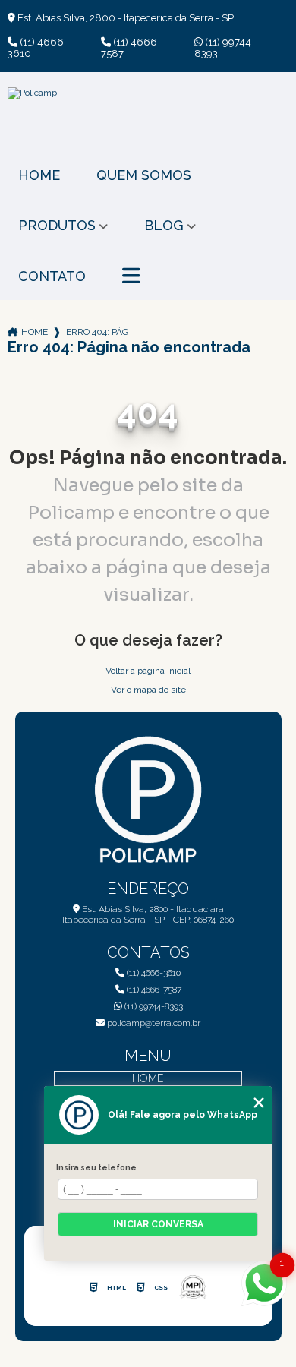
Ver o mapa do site (148, 689)
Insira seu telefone (96, 1167)
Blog (164, 225)
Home (39, 175)
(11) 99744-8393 (224, 47)
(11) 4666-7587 (131, 47)
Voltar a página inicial (148, 670)
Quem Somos (143, 175)
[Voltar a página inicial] (148, 121)
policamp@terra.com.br (152, 1023)
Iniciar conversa (158, 1224)
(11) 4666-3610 (38, 47)
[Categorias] (131, 276)
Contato (52, 276)
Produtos (57, 225)
